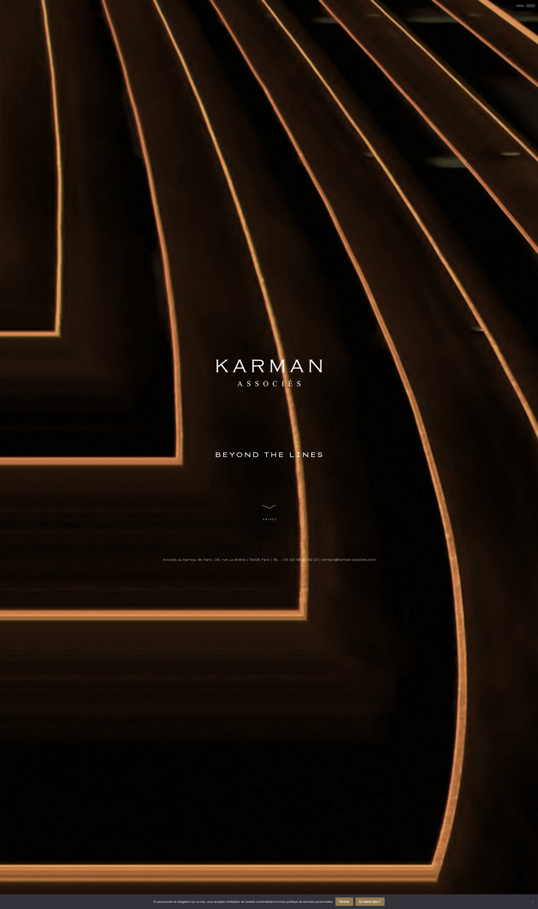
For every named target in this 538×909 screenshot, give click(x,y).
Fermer (344, 901)
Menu (520, 5)
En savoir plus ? (370, 901)
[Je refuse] (533, 902)
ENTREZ (269, 519)
